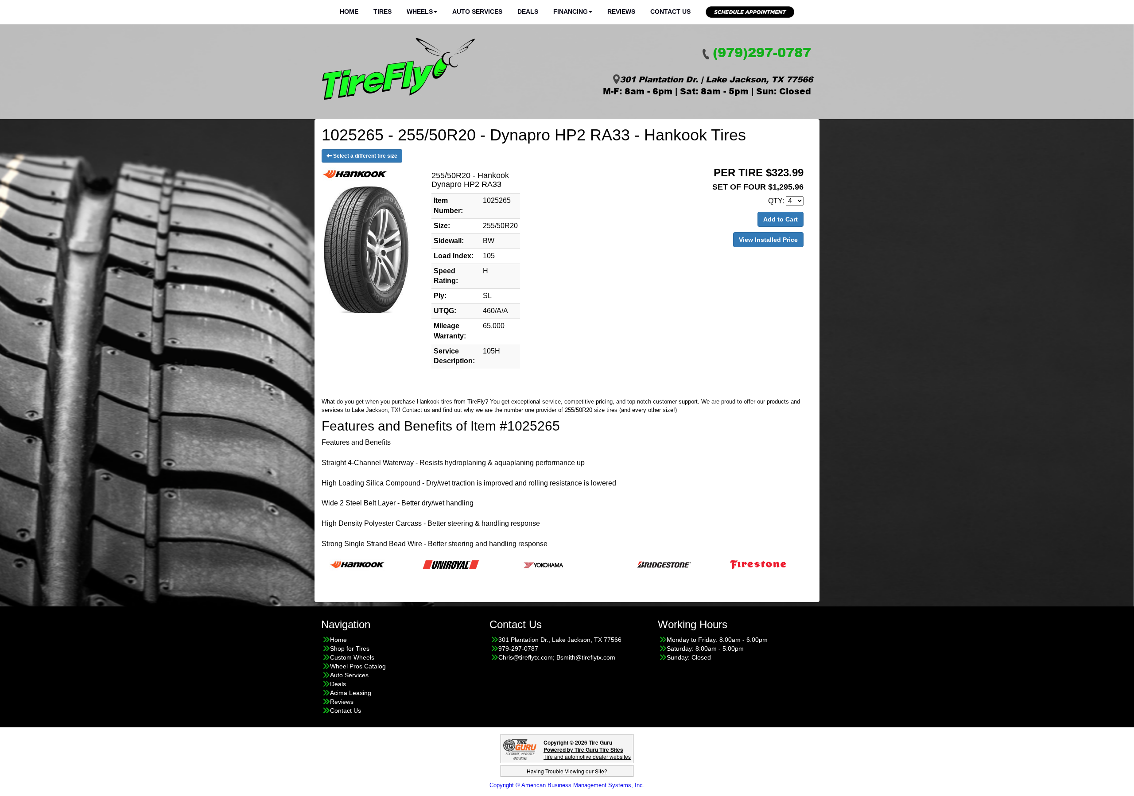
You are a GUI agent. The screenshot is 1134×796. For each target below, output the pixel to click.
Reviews (621, 11)
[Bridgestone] (622, 564)
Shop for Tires (349, 648)
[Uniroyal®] (408, 564)
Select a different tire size (364, 156)
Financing (570, 11)
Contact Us (670, 11)
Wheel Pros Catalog (358, 666)
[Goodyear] (809, 564)
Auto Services (477, 11)
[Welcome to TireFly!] (398, 69)
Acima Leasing (350, 692)
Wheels (420, 11)
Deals (527, 11)
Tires (382, 11)
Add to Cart (780, 219)
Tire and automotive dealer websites (587, 753)
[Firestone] (715, 564)
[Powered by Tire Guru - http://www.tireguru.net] (519, 749)
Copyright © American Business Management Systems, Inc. (567, 785)
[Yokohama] (502, 564)
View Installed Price (768, 239)
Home (349, 11)
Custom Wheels (352, 657)
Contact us (416, 410)
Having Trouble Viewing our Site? (567, 771)
